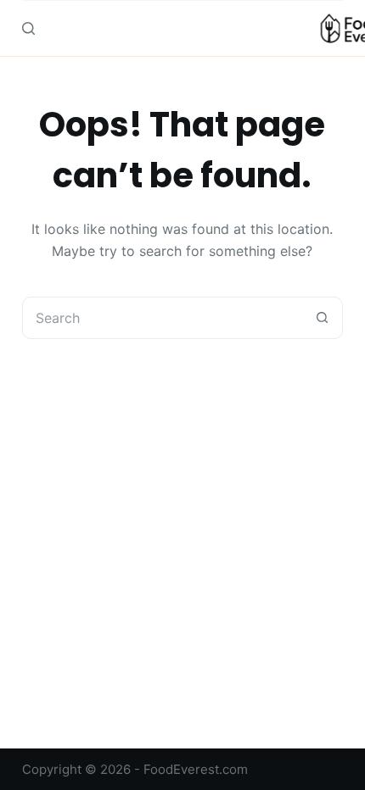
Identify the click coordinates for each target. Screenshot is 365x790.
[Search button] (321, 318)
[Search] (28, 28)
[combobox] (162, 318)
